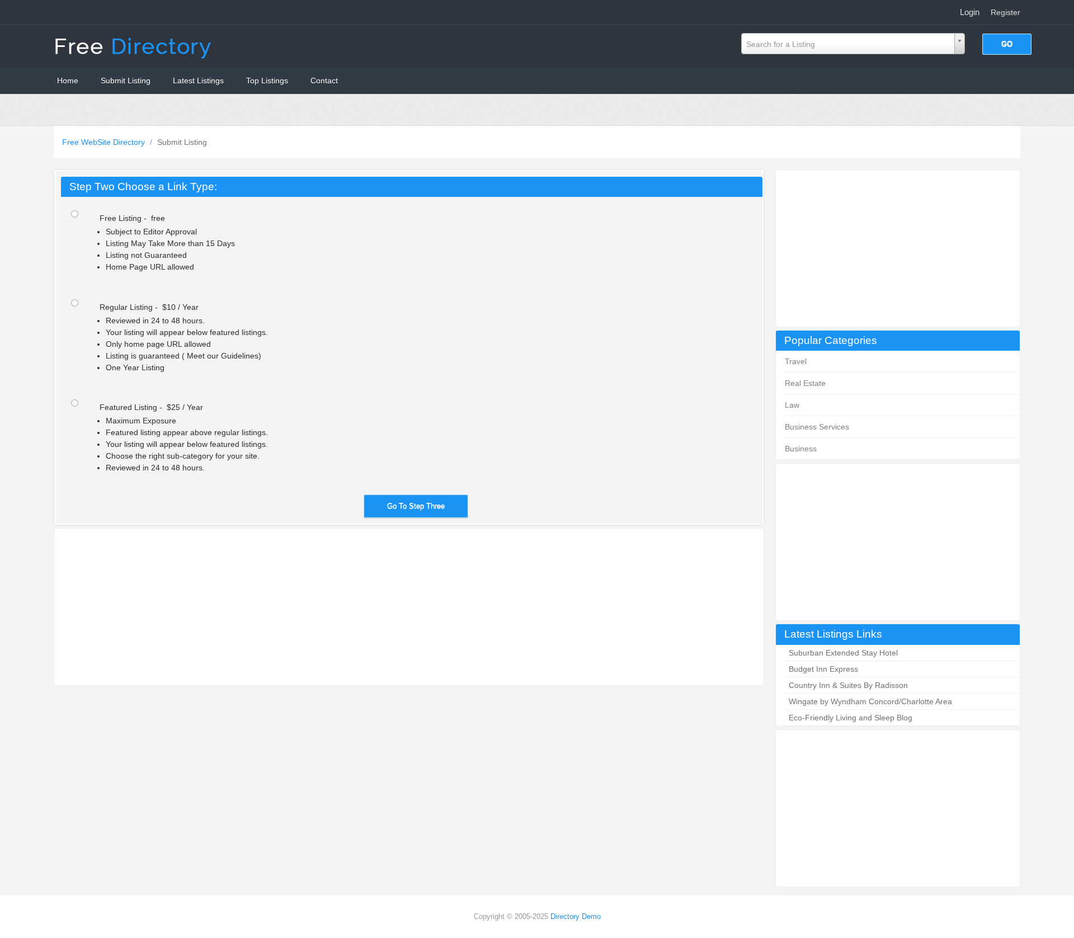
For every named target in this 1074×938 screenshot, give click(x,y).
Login (969, 12)
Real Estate (805, 383)
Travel (796, 361)
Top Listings (267, 80)
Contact (324, 80)
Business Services (817, 426)
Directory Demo (575, 916)
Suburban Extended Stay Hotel (843, 652)
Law (792, 404)
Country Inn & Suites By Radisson (848, 685)
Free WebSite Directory (104, 142)
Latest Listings (198, 80)
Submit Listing (125, 80)
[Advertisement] (898, 248)
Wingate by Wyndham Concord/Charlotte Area (870, 701)
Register (1005, 12)
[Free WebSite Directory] (134, 46)
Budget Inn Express (823, 668)
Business (801, 448)
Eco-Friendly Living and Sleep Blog (850, 717)
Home (67, 80)
